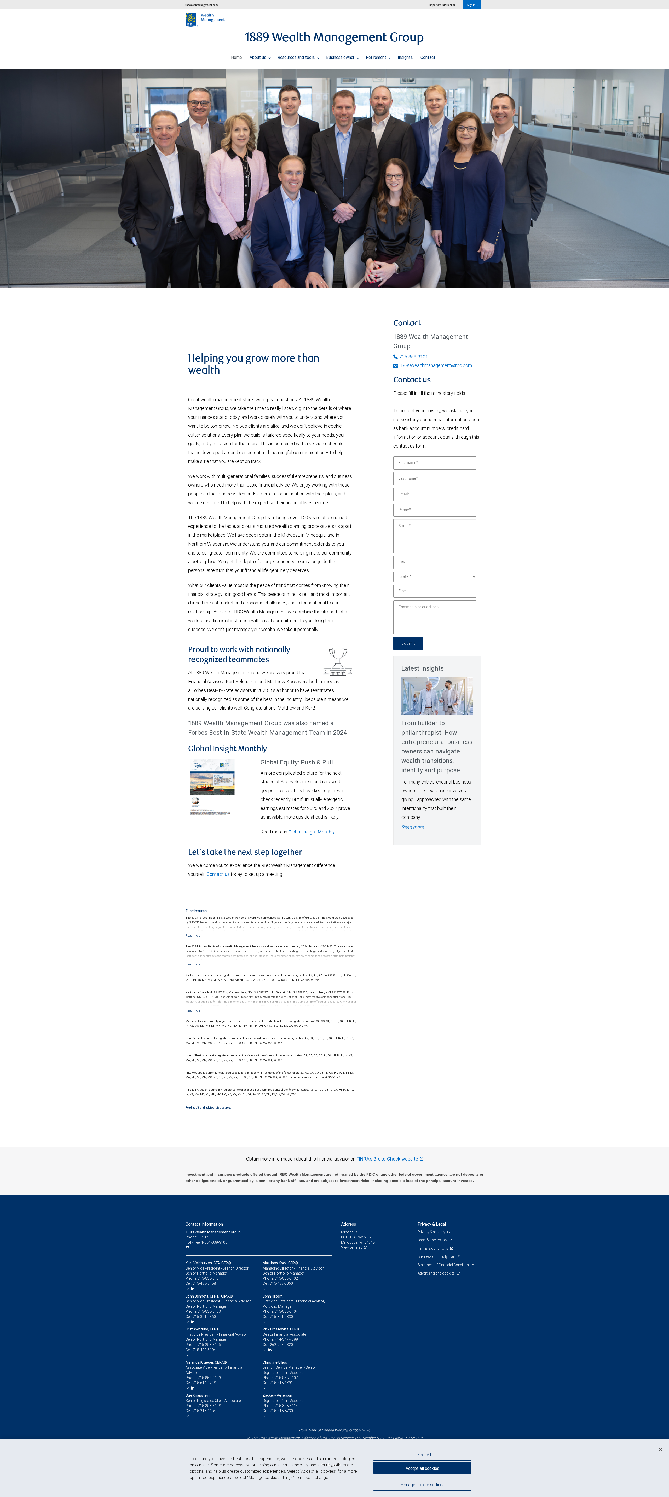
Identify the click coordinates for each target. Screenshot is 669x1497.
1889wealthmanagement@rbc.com (435, 365)
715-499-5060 (281, 1283)
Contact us (218, 874)
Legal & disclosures (433, 1240)
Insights (405, 57)
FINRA (398, 1438)
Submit (408, 643)
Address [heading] (348, 1224)
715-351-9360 (204, 1316)
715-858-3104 (286, 1311)
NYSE (381, 1438)
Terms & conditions (433, 1248)
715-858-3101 (413, 357)
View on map (351, 1247)
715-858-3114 (286, 1405)
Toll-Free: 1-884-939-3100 (206, 1242)
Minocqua (349, 1232)
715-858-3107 (286, 1377)
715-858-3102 (286, 1278)
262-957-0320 (281, 1344)
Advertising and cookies (436, 1273)
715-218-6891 (281, 1382)
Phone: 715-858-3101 (203, 1237)
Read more (412, 827)
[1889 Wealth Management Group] (334, 178)
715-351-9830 (281, 1316)
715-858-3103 (209, 1311)
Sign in (471, 5)
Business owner (340, 57)
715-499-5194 (204, 1349)
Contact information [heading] (204, 1224)
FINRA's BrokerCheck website (387, 1159)
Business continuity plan (437, 1256)
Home (236, 57)
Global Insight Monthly (311, 832)
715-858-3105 (209, 1344)
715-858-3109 (209, 1377)
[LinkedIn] (193, 1288)
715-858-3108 (209, 1405)
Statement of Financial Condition (444, 1264)
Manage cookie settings (422, 1484)
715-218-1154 (204, 1410)
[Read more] (193, 936)
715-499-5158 (204, 1283)
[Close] (660, 1449)
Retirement (376, 57)
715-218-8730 (281, 1410)
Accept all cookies (422, 1468)
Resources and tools (297, 57)
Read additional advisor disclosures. (208, 1107)
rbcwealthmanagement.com (201, 5)
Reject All (422, 1454)
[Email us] (188, 1247)
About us (258, 57)
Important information (442, 5)
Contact (427, 57)
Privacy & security (432, 1232)
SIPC (414, 1438)
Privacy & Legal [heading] (432, 1224)
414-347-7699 (286, 1339)
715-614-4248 (204, 1382)
